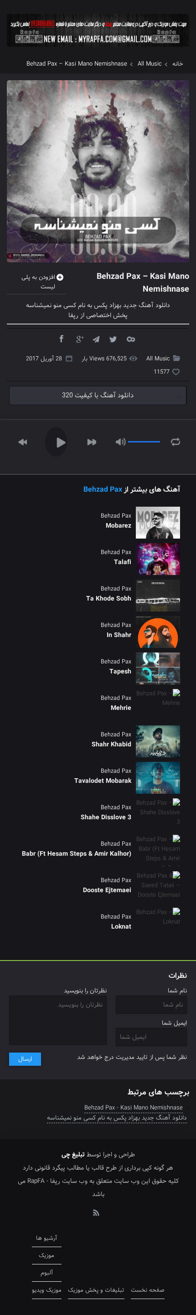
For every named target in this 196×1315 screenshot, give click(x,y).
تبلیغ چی (73, 1155)
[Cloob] (130, 338)
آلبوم (47, 1273)
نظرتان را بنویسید (85, 991)
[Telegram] (95, 338)
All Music (150, 64)
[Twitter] (113, 338)
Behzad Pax (102, 489)
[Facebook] (61, 338)
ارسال (25, 1059)
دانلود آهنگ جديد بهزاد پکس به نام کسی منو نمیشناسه (117, 1118)
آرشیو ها (46, 1238)
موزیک (46, 1255)
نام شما (177, 991)
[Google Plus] (78, 338)
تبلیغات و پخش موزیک (96, 1290)
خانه (177, 64)
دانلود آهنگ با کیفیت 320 (98, 395)
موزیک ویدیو (47, 1290)
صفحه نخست (148, 1290)
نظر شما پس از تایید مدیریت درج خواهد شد (132, 1057)
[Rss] (95, 1212)
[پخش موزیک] (98, 50)
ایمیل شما (174, 1023)
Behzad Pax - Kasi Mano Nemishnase (133, 1108)
